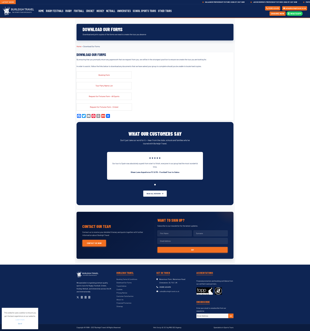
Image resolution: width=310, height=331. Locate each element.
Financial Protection (123, 303)
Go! (192, 250)
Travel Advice (121, 286)
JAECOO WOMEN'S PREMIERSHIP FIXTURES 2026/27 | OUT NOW (265, 2)
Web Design (157, 327)
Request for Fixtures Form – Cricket (104, 107)
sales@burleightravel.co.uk (295, 8)
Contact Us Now (94, 243)
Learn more (20, 320)
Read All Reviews (154, 194)
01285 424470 (273, 8)
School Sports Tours (144, 11)
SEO (165, 327)
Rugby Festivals (54, 11)
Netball (110, 11)
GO (231, 316)
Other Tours (165, 11)
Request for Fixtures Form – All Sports (104, 96)
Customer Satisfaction (124, 296)
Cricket (90, 11)
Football (79, 11)
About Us (119, 300)
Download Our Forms (124, 283)
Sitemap (119, 306)
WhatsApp (295, 13)
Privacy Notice (121, 293)
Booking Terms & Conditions (126, 279)
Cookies (119, 289)
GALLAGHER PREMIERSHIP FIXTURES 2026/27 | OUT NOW (214, 2)
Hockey (100, 11)
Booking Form (104, 75)
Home (41, 11)
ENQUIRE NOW (277, 13)
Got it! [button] (20, 324)
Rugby (68, 11)
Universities (124, 11)
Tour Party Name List (104, 85)
